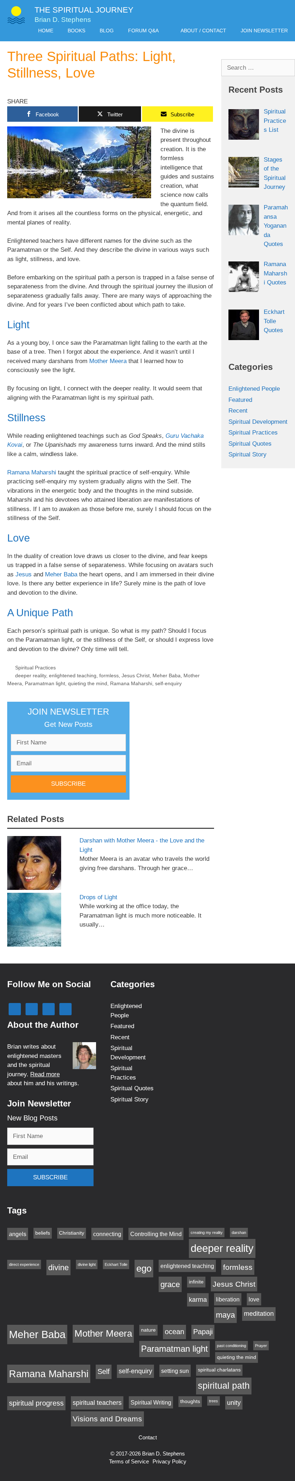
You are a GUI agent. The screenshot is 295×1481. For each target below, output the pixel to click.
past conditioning (231, 1345)
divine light (87, 1264)
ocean (174, 1332)
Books (76, 30)
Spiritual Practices (35, 667)
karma (198, 1299)
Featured (240, 399)
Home (45, 30)
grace (170, 1284)
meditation (259, 1313)
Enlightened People (254, 388)
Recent (238, 410)
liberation (228, 1299)
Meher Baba (60, 574)
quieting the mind (87, 683)
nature (148, 1330)
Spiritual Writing (151, 1402)
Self (103, 1371)
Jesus (23, 574)
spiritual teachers (97, 1402)
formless (109, 675)
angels (17, 1234)
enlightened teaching (72, 675)
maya (225, 1314)
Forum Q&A (143, 30)
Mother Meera (108, 361)
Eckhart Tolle (116, 1264)
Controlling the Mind (156, 1234)
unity (234, 1402)
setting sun (175, 1371)
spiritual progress (36, 1403)
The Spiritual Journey (84, 9)
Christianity (71, 1233)
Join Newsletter (264, 30)
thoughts (190, 1401)
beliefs (42, 1233)
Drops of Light (98, 897)
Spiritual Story (247, 454)
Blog (107, 30)
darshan (239, 1232)
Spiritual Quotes (250, 443)
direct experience (24, 1264)
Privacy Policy (169, 1461)
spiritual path (224, 1386)
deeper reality (30, 675)
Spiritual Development (257, 421)
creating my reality (207, 1232)
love (254, 1299)
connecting (107, 1234)
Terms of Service (129, 1461)
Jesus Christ (136, 675)
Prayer (261, 1345)
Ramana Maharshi (31, 472)
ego (143, 1268)
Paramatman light (45, 683)
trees (213, 1401)
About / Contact (203, 30)
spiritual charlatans (219, 1370)
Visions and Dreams (107, 1419)
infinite (196, 1282)
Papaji (203, 1332)
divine (58, 1267)
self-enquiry (168, 683)
